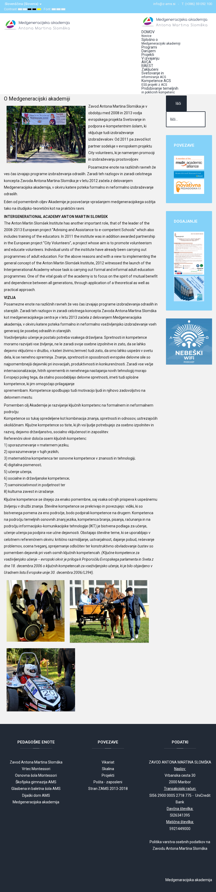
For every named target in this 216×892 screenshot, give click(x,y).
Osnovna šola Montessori (36, 775)
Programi (149, 47)
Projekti (147, 55)
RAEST (147, 66)
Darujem (148, 51)
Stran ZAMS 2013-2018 (108, 788)
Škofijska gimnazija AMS (36, 782)
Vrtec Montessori (36, 769)
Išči (178, 103)
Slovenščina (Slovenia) (22, 4)
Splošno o (160, 41)
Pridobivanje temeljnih (159, 90)
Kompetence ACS (156, 83)
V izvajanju (150, 58)
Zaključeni (149, 69)
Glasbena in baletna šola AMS (36, 788)
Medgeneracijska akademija (36, 802)
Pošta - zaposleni (108, 782)
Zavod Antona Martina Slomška (36, 762)
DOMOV (148, 34)
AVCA (146, 62)
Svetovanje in (153, 75)
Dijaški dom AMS (36, 795)
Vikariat (108, 762)
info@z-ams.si (164, 4)
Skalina (108, 769)
